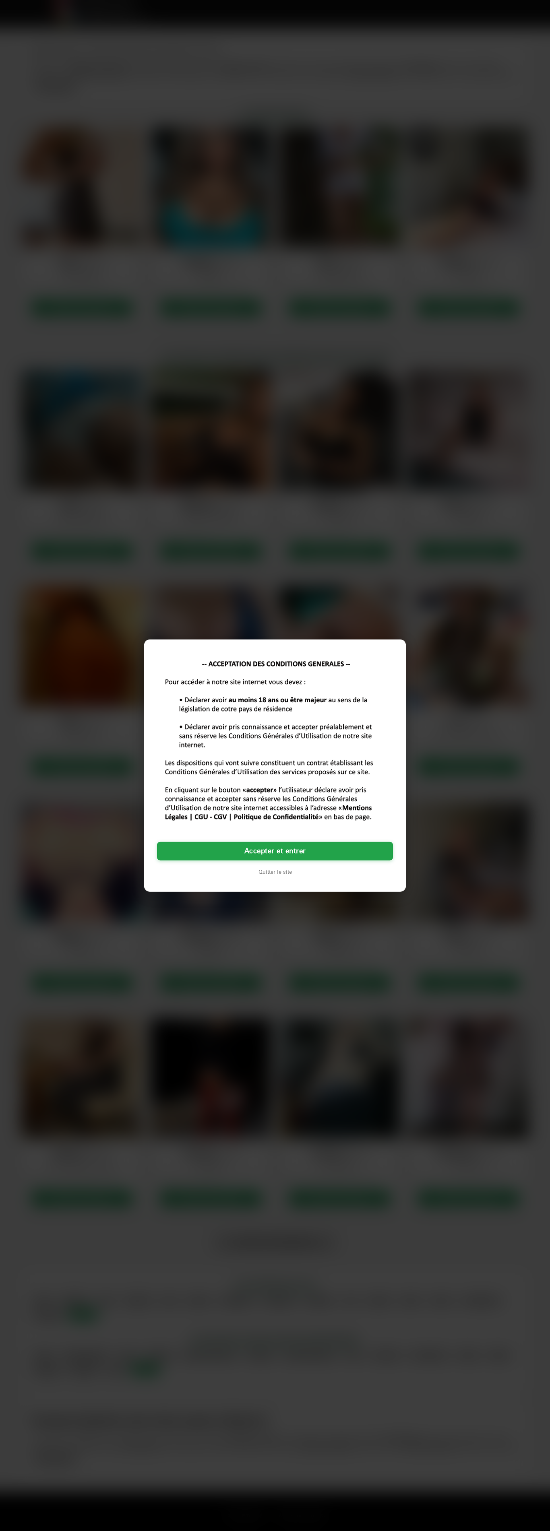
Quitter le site (275, 872)
